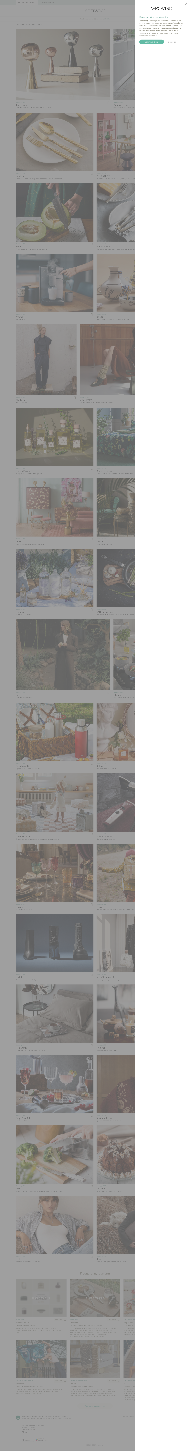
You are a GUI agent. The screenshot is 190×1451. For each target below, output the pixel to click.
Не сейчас (171, 42)
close (186, 4)
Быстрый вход (152, 41)
